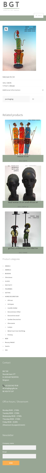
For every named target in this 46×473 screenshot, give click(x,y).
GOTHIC (7, 293)
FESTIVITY (8, 285)
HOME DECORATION (11, 296)
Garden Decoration (14, 319)
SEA (6, 350)
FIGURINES (8, 289)
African (12, 86)
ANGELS (7, 266)
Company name (8, 443)
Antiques (11, 304)
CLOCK (7, 281)
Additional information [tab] (11, 90)
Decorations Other (14, 312)
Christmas (8, 277)
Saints (7, 346)
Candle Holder (12, 308)
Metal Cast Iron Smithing (16, 331)
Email (4, 452)
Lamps (10, 327)
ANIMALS (8, 270)
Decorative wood (13, 316)
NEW (6, 338)
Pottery (10, 335)
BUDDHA (8, 273)
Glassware (11, 323)
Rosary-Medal (10, 342)
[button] (6, 29)
